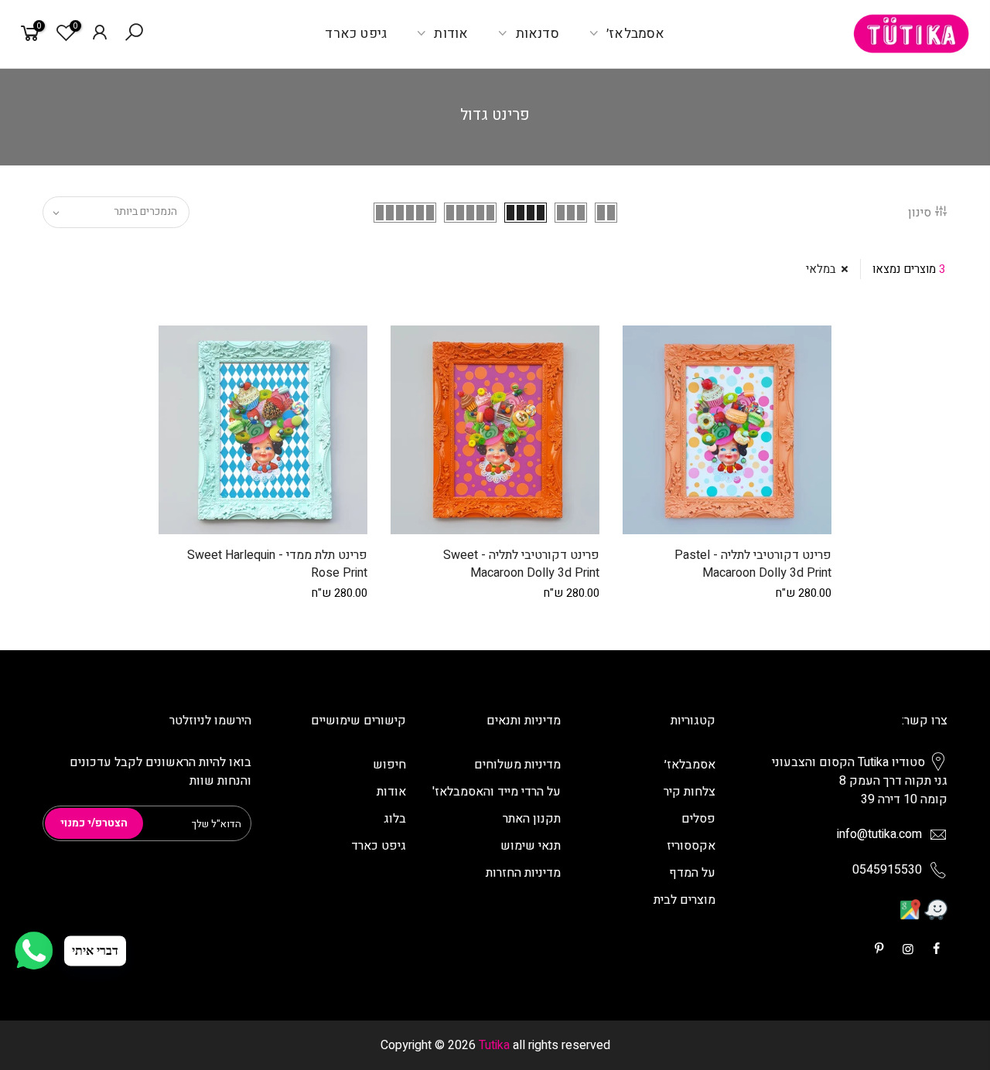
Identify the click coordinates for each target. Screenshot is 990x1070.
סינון (919, 212)
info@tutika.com (879, 834)
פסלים (698, 818)
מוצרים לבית (684, 900)
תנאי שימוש (530, 846)
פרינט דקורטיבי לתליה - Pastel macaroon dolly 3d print (752, 564)
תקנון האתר (532, 818)
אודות (451, 33)
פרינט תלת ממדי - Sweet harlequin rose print (277, 564)
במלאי (821, 269)
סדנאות (537, 33)
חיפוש (389, 764)
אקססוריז (691, 846)
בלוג (395, 818)
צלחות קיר (689, 791)
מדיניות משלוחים (517, 764)
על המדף (692, 873)
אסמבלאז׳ (635, 33)
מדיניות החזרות (523, 873)
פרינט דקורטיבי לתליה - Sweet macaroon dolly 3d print (521, 564)
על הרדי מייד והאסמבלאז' (496, 791)
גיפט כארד (356, 33)
